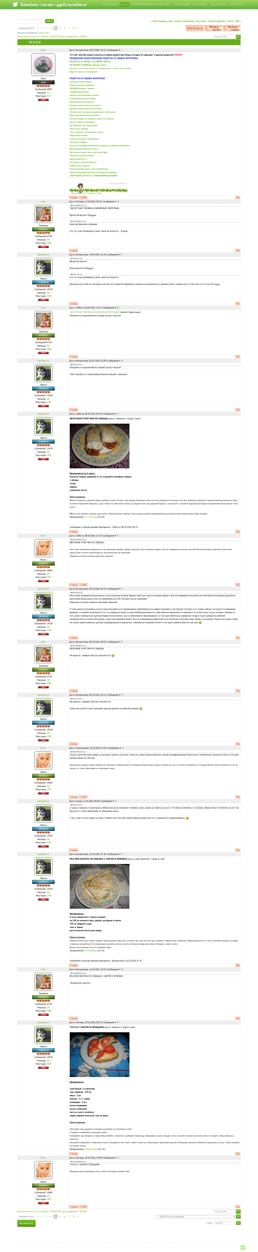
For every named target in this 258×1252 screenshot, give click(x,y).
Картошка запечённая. (81, 81)
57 (122, 854)
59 (118, 1022)
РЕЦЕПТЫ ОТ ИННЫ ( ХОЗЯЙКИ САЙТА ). (91, 61)
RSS (237, 21)
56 (116, 801)
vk (243, 1247)
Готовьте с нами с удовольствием (53, 4)
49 (122, 360)
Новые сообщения (184, 21)
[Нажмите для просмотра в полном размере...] (99, 445)
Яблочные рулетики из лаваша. (85, 115)
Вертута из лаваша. (79, 128)
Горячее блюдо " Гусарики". (82, 85)
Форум (44, 36)
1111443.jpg (91, 516)
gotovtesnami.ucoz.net (28, 36)
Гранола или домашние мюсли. (84, 95)
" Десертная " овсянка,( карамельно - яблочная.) (93, 112)
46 (118, 201)
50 (118, 413)
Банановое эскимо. (79, 135)
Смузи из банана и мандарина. (84, 138)
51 (118, 535)
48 (117, 307)
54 (122, 694)
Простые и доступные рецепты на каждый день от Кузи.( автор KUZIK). (101, 68)
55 (123, 748)
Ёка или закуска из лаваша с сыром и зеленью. (92, 118)
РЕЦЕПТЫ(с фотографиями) (63, 36)
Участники (200, 21)
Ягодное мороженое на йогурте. (85, 105)
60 (118, 1157)
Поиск (230, 21)
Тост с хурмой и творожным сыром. (87, 132)
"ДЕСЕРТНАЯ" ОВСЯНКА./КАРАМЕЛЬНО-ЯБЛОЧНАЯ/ (94, 312)
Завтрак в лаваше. (78, 142)
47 (122, 254)
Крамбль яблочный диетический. (86, 108)
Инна (43, 50)
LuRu (47, 32)
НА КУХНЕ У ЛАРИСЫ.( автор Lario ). (88, 65)
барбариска (43, 254)
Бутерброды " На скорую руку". (84, 125)
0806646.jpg (91, 1149)
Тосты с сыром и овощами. (82, 122)
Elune (41, 32)
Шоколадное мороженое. (82, 101)
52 (122, 588)
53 (122, 641)
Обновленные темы (162, 21)
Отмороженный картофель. (83, 98)
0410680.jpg (91, 950)
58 (122, 969)
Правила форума (217, 21)
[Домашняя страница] (83, 197)
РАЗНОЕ (83, 36)
